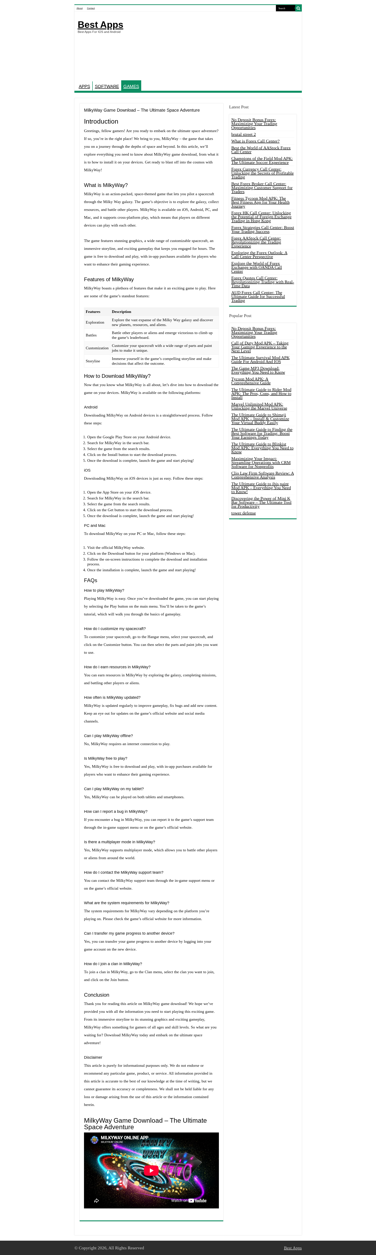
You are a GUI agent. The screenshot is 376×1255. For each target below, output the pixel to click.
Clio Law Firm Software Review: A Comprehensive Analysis (262, 475)
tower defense (243, 513)
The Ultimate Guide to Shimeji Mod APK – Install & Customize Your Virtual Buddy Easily (260, 418)
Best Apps (100, 24)
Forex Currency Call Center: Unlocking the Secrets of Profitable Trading (262, 173)
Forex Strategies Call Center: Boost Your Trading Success (262, 229)
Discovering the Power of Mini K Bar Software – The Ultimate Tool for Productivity (261, 502)
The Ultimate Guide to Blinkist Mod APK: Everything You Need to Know (262, 448)
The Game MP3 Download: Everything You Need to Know (258, 370)
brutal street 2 (243, 134)
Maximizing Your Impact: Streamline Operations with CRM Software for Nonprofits (261, 462)
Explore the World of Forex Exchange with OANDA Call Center (256, 267)
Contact (91, 8)
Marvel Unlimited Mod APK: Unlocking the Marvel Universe (259, 406)
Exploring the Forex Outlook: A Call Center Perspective (259, 254)
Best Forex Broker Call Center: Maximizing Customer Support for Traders (262, 187)
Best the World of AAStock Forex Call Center (261, 149)
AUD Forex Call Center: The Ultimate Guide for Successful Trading (258, 296)
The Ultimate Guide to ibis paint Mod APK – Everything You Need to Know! (261, 487)
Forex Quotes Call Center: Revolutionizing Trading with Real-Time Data (262, 282)
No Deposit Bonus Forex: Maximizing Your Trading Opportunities (254, 123)
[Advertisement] (219, 46)
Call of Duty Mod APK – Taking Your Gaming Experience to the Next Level (260, 347)
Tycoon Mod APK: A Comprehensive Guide (251, 380)
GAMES (131, 86)
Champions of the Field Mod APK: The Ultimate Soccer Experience (262, 160)
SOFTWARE (107, 86)
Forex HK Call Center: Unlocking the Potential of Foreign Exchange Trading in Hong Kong (261, 216)
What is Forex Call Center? (255, 141)
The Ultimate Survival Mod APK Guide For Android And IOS (260, 359)
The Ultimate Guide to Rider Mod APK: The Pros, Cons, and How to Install (261, 393)
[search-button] (298, 8)
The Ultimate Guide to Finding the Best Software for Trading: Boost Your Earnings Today (261, 433)
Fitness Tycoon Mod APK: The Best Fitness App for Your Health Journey (260, 202)
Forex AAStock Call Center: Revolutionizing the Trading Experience (256, 242)
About (80, 8)
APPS (84, 86)
